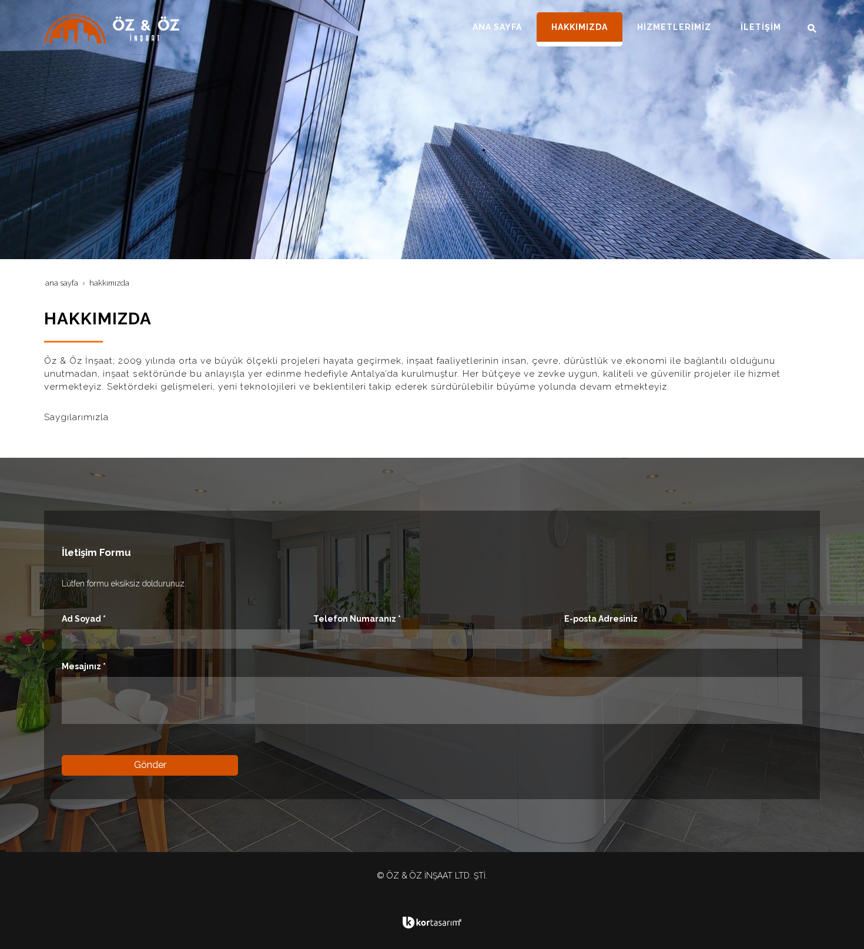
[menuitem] (497, 27)
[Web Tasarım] (432, 922)
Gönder (150, 764)
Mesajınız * (84, 666)
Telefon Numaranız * (357, 618)
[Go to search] (808, 28)
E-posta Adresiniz (601, 618)
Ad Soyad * (84, 618)
